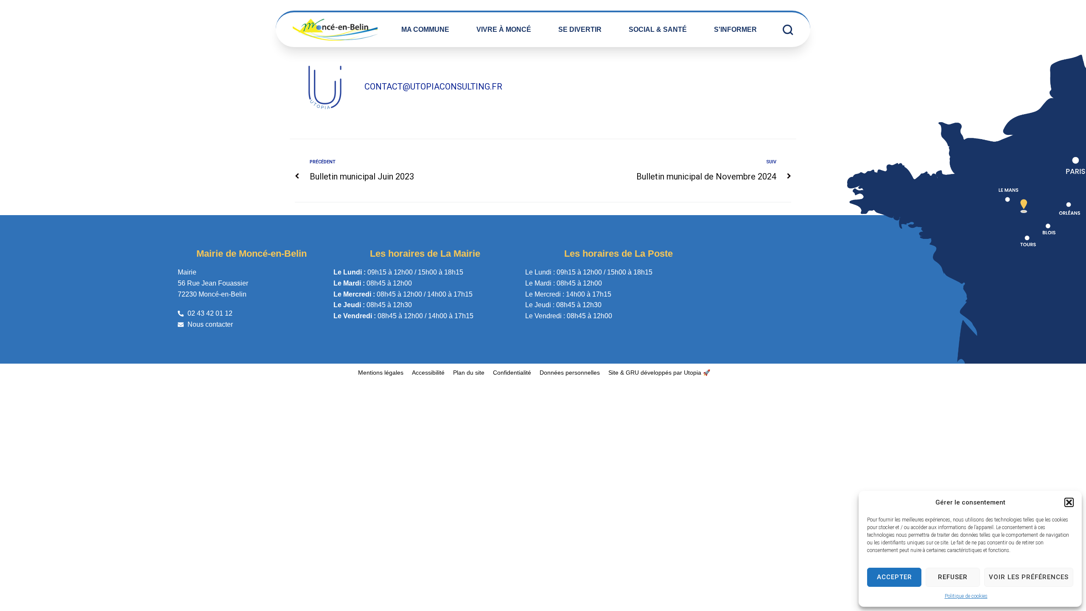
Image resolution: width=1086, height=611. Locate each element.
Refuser (953, 577)
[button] (1069, 502)
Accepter (894, 577)
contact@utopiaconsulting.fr (433, 86)
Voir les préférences (1029, 577)
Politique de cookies (966, 596)
